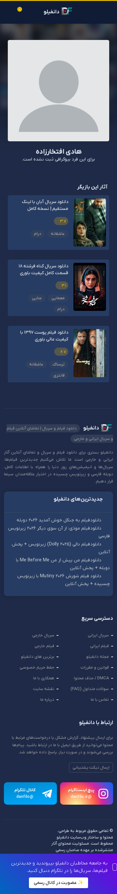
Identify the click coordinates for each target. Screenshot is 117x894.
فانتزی (59, 375)
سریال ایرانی (98, 635)
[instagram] (45, 847)
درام (37, 233)
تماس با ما (100, 699)
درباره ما (47, 699)
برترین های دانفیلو (37, 656)
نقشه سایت (43, 689)
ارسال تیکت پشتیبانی (91, 767)
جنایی (37, 298)
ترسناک (59, 364)
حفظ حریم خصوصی (37, 667)
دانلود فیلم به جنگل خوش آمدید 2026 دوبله (59, 520)
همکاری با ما (43, 678)
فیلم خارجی (44, 646)
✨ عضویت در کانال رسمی (58, 883)
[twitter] (33, 847)
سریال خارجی (43, 635)
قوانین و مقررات (95, 667)
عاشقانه (58, 233)
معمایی (58, 298)
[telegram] (9, 847)
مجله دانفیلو (97, 656)
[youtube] (21, 847)
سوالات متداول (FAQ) (90, 689)
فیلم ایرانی (99, 646)
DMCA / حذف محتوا (91, 678)
